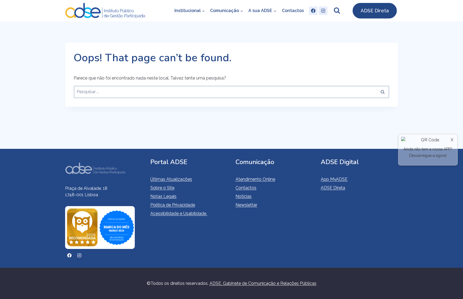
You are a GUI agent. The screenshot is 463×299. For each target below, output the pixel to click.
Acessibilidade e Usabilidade (178, 213)
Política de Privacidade (172, 204)
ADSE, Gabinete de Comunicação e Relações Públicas (263, 283)
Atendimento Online (255, 179)
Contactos (293, 10)
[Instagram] (323, 10)
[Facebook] (313, 10)
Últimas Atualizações (171, 179)
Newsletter (246, 204)
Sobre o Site (162, 187)
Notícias (244, 196)
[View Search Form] (336, 10)
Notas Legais (163, 196)
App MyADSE (334, 179)
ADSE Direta (375, 10)
